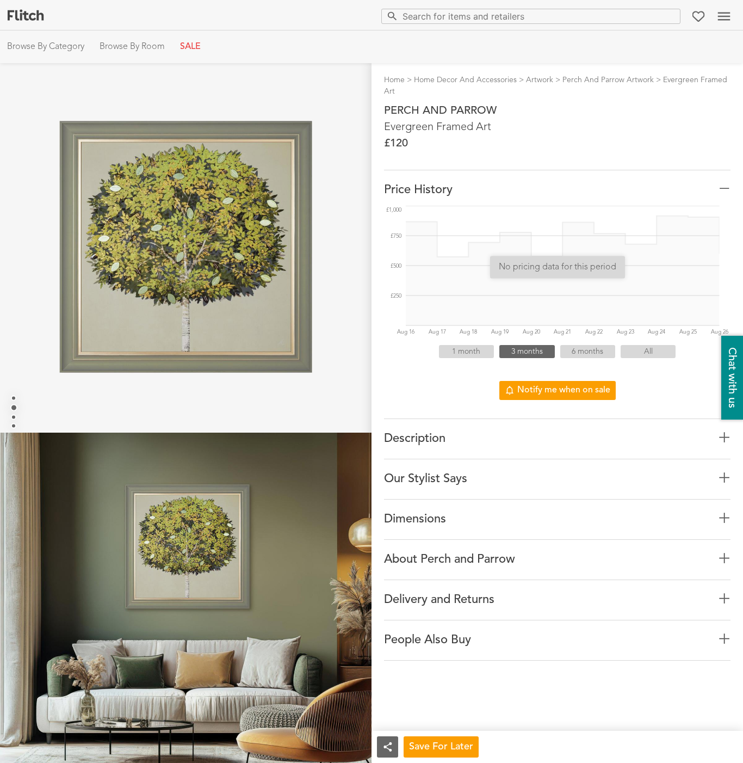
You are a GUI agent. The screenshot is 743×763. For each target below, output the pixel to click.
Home (394, 80)
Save (441, 747)
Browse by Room (132, 46)
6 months (587, 351)
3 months (527, 351)
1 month (466, 351)
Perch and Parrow (440, 111)
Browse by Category (45, 46)
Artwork (539, 80)
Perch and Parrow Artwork (608, 80)
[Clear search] (670, 16)
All (648, 351)
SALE (190, 46)
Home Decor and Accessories (465, 80)
